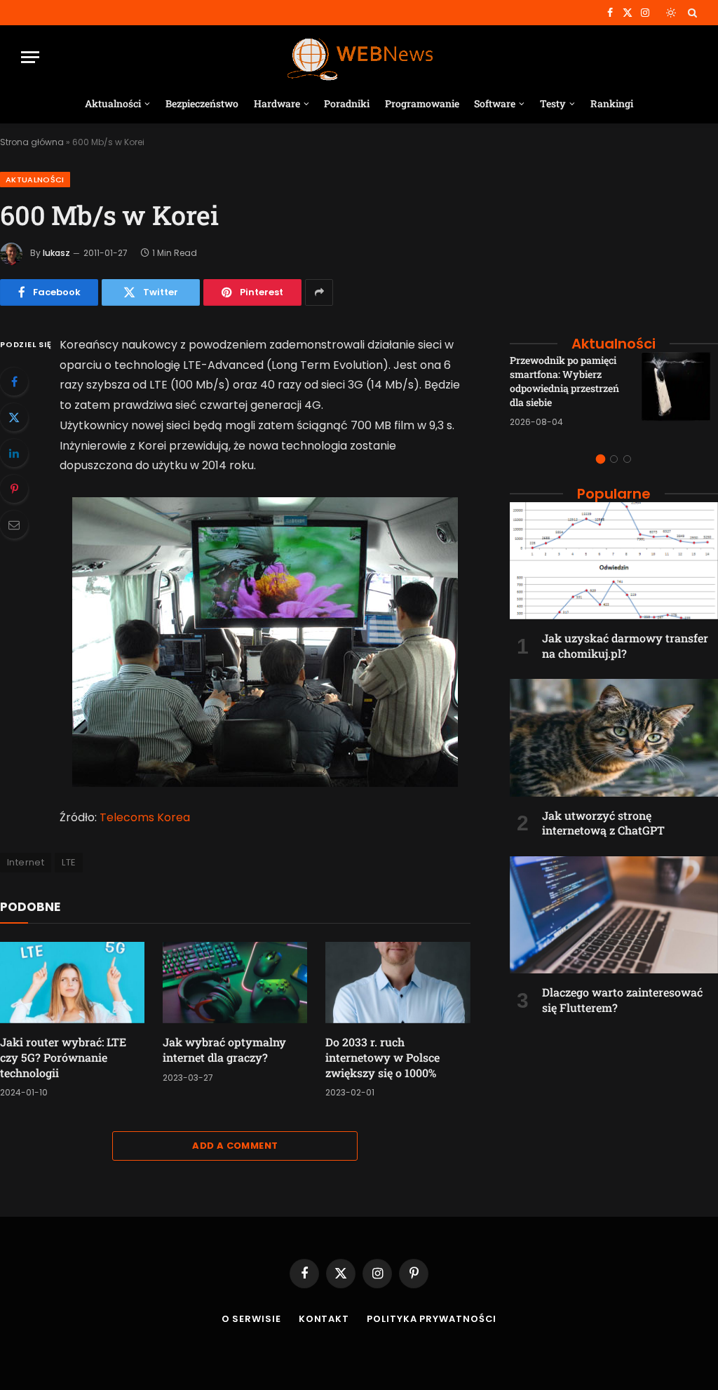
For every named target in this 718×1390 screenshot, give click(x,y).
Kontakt (324, 1318)
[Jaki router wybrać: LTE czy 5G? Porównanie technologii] (72, 982)
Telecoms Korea (145, 817)
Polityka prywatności (431, 1318)
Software (494, 103)
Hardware (277, 103)
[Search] (691, 12)
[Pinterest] (14, 489)
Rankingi (611, 103)
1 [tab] (600, 459)
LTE (69, 862)
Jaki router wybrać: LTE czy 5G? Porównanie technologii (63, 1057)
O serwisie (251, 1318)
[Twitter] (14, 417)
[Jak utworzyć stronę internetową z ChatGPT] (614, 737)
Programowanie (422, 103)
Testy (553, 103)
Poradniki (347, 103)
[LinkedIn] (14, 453)
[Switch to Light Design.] (671, 13)
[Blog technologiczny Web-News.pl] (359, 57)
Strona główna (32, 142)
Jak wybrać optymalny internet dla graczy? (224, 1049)
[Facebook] (14, 381)
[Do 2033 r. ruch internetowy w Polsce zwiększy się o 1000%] (397, 982)
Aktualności (113, 103)
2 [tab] (614, 459)
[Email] (14, 525)
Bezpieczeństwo (201, 103)
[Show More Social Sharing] (319, 292)
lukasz (56, 253)
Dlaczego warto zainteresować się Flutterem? (622, 1000)
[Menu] (30, 57)
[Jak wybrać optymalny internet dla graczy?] (235, 982)
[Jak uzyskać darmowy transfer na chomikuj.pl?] (614, 560)
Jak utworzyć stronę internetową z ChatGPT (603, 823)
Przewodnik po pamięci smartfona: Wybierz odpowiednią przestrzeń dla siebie (564, 381)
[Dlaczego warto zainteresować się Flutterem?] (614, 914)
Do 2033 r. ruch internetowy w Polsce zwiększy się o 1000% (382, 1057)
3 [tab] (627, 459)
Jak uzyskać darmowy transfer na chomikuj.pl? (625, 645)
